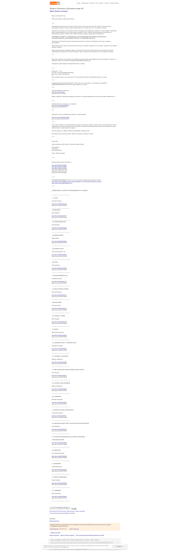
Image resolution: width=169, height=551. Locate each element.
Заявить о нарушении (80, 511)
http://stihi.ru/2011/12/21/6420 (59, 165)
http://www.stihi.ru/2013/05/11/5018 (60, 117)
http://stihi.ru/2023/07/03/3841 (59, 227)
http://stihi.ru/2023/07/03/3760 (59, 204)
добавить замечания (55, 532)
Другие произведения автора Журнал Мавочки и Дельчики (62, 513)
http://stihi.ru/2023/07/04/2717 (59, 281)
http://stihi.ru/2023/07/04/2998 (59, 483)
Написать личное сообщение (67, 535)
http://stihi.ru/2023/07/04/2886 (59, 389)
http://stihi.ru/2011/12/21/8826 (59, 166)
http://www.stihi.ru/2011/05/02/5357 (60, 105)
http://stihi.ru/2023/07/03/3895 (59, 254)
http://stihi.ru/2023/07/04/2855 (59, 375)
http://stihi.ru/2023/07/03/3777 (59, 215)
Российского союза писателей (81, 549)
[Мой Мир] (75, 509)
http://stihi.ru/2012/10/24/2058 (59, 168)
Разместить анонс (71, 511)
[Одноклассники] (73, 509)
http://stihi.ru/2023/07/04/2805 (59, 335)
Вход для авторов (114, 3)
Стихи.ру (92, 539)
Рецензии (92, 3)
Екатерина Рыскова (54, 528)
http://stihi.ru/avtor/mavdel (58, 92)
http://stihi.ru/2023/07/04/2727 (59, 295)
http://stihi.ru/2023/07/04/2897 (59, 402)
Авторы (78, 3)
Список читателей (53, 511)
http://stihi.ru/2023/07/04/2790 (59, 321)
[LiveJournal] (76, 509)
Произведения (85, 3)
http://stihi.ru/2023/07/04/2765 (59, 308)
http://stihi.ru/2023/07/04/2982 (59, 456)
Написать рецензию (54, 521)
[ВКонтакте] (72, 509)
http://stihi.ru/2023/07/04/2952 (59, 429)
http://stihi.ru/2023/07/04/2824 (59, 348)
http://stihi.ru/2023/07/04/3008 (59, 496)
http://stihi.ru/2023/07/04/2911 (59, 415)
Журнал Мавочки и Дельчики (59, 11)
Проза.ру (97, 539)
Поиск (96, 3)
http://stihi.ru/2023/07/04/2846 (59, 362)
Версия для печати (62, 511)
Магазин (101, 3)
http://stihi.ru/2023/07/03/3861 (59, 241)
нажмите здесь (65, 547)
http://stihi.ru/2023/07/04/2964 (59, 442)
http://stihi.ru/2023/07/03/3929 (59, 268)
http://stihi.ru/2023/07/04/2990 (59, 469)
